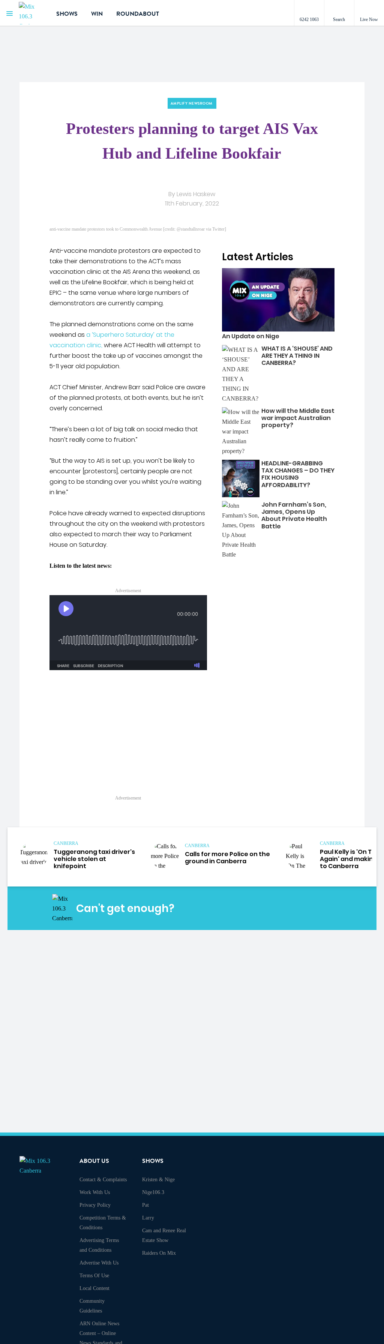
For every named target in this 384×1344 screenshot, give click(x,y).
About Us (94, 1161)
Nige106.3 (153, 1192)
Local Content (95, 1288)
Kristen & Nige (158, 1179)
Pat (145, 1205)
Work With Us (95, 1192)
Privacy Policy (95, 1205)
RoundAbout (137, 13)
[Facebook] (265, 908)
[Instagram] (283, 908)
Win (97, 13)
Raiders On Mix (159, 1253)
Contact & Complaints (103, 1179)
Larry (148, 1218)
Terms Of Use (94, 1275)
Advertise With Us (99, 1263)
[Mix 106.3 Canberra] (32, 13)
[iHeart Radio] (318, 908)
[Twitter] (301, 908)
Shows (67, 13)
